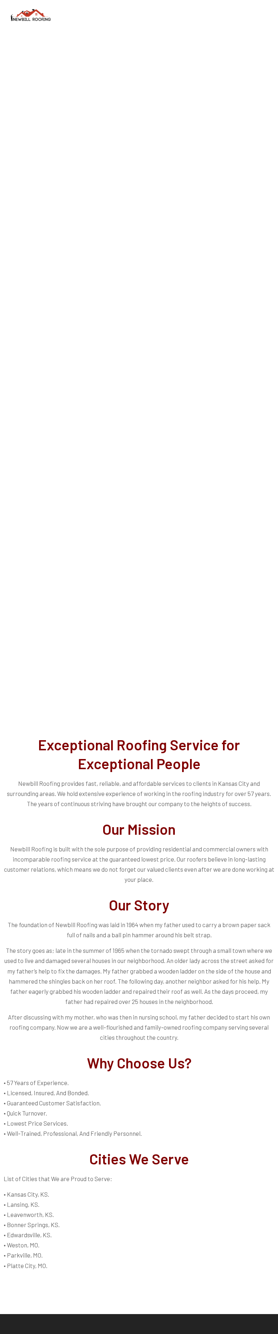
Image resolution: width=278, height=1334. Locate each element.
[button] (166, 13)
